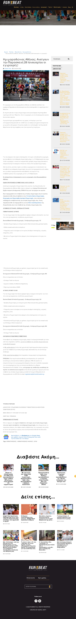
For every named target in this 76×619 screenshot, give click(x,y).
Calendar (64, 7)
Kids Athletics (28, 7)
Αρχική (6, 52)
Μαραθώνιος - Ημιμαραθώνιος (23, 52)
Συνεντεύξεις (36, 7)
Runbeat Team (7, 68)
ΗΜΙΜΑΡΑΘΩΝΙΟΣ (11, 441)
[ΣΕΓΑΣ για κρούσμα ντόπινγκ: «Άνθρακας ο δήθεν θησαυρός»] (56, 151)
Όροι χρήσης (42, 578)
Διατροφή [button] (44, 7)
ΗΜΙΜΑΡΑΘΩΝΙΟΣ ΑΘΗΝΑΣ (25, 441)
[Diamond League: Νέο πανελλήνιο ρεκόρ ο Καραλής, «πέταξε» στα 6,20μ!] (56, 74)
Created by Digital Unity (38, 610)
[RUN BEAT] (12, 3)
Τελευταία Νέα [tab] (57, 65)
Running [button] (16, 7)
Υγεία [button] (50, 7)
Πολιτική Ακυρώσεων (34, 203)
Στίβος (22, 7)
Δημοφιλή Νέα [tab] (57, 69)
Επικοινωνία (31, 578)
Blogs (69, 7)
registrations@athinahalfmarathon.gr (34, 374)
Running (11, 52)
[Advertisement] (38, 40)
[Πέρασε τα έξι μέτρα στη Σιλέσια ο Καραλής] (56, 187)
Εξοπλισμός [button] (57, 7)
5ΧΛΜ (35, 441)
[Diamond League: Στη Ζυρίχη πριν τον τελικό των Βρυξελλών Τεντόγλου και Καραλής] (56, 133)
